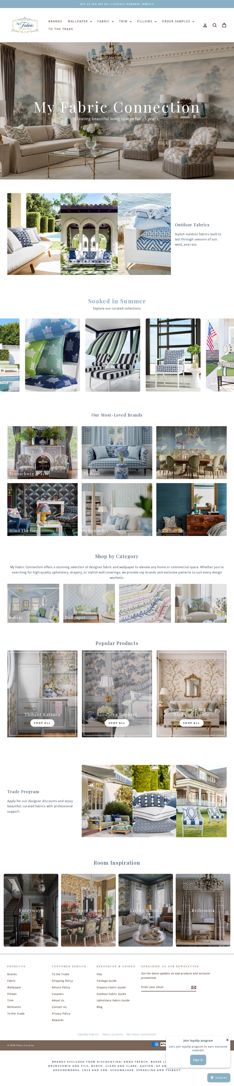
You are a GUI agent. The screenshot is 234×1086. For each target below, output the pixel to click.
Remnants (14, 1007)
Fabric (104, 21)
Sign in (198, 1060)
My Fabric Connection (141, 1034)
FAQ (99, 974)
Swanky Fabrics (88, 1034)
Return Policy (61, 987)
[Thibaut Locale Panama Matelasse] (96, 355)
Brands (55, 21)
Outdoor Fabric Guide (111, 994)
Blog (100, 1007)
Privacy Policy (61, 1013)
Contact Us (59, 1007)
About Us (58, 1000)
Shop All (42, 723)
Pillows (145, 21)
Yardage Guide (107, 980)
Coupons (58, 994)
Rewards (58, 1020)
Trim (124, 21)
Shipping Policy (62, 980)
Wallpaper (78, 21)
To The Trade (60, 29)
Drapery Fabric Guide (111, 987)
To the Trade (16, 1013)
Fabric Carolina (112, 1034)
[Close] (227, 1040)
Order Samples (177, 21)
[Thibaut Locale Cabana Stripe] (36, 355)
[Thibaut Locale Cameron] (156, 355)
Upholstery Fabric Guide (113, 1000)
